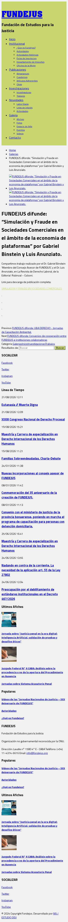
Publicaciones (17, 69)
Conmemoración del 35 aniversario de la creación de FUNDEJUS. (29, 495)
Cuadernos (22, 77)
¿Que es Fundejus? (26, 47)
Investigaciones (19, 88)
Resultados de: (10, 348)
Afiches (20, 119)
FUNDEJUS (22, 13)
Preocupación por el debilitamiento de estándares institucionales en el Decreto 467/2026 (30, 594)
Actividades (22, 111)
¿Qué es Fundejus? (13, 718)
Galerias (13, 154)
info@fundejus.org (37, 753)
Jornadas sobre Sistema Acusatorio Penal (27, 684)
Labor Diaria (23, 104)
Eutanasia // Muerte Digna (20, 404)
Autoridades (23, 51)
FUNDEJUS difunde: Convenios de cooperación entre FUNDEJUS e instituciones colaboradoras (34, 338)
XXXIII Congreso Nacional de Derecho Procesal (33, 419)
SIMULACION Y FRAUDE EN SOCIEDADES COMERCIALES (32, 288)
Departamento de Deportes (30, 62)
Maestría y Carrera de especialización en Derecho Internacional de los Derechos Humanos (30, 439)
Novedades (16, 100)
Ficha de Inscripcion (27, 58)
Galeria (13, 115)
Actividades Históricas (27, 55)
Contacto (15, 137)
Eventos (21, 130)
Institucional (17, 43)
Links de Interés (24, 107)
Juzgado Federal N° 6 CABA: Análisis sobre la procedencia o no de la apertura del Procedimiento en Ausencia (32, 672)
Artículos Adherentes (27, 80)
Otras (19, 84)
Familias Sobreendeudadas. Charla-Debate (31, 458)
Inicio (12, 39)
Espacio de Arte (24, 126)
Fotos (19, 123)
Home (12, 150)
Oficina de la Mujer (26, 65)
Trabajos (21, 96)
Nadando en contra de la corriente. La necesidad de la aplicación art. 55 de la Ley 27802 (31, 570)
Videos (20, 133)
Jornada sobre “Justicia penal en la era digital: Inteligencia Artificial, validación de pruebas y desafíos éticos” (29, 637)
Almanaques (23, 73)
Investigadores (24, 92)
